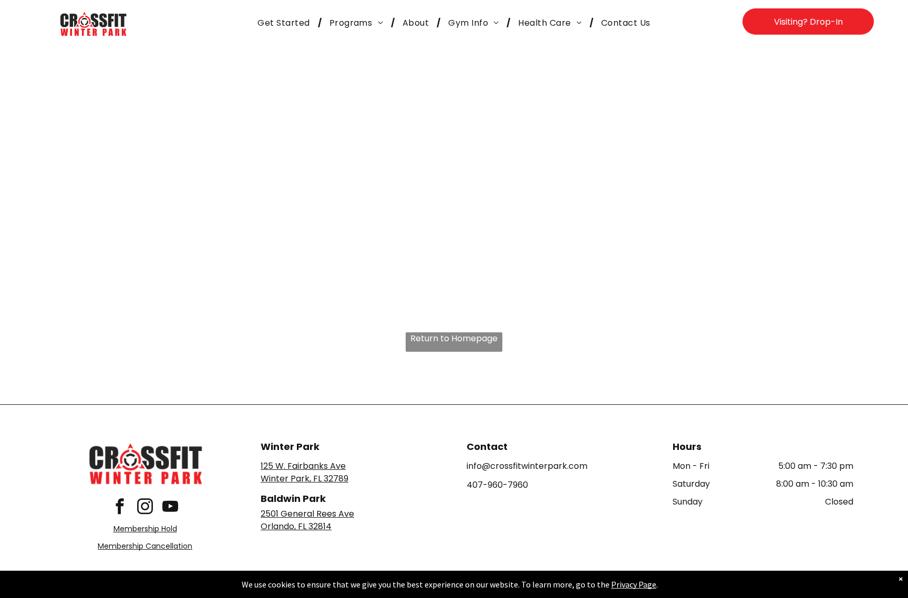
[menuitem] (285, 23)
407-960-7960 (497, 485)
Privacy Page (633, 584)
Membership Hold (145, 528)
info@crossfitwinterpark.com (527, 466)
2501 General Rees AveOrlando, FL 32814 (307, 520)
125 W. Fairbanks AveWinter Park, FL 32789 (304, 472)
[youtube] (170, 507)
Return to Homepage (454, 338)
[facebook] (119, 507)
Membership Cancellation (145, 546)
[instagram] (145, 507)
